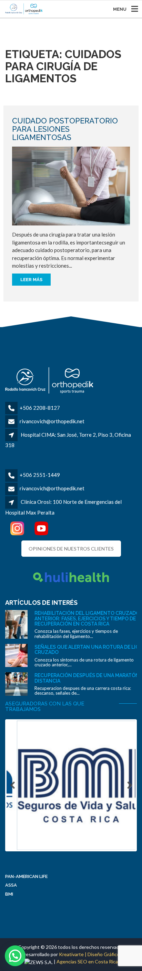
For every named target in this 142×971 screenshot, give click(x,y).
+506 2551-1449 (40, 475)
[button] (15, 955)
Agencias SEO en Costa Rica (87, 961)
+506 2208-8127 (40, 408)
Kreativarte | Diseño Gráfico (89, 954)
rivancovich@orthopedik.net (52, 421)
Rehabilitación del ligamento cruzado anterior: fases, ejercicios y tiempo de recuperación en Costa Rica (87, 618)
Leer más (31, 279)
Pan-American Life (26, 876)
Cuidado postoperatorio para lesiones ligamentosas (65, 129)
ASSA (11, 885)
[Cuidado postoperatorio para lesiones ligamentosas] (71, 185)
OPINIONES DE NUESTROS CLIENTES (71, 549)
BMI (9, 894)
